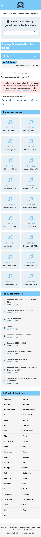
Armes (6, 415)
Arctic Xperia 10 (10, 285)
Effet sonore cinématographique (15, 188)
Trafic (6, 505)
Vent (24, 505)
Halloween (8, 452)
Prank (25, 478)
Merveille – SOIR (30, 150)
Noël (6, 473)
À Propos (13, 527)
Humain (25, 452)
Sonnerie (7, 489)
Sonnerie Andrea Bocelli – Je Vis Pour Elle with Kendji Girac (22, 369)
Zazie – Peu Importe (31, 208)
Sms (24, 483)
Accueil (5, 14)
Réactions (7, 483)
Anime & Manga (10, 409)
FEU (5, 436)
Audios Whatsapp (29, 415)
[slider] (20, 56)
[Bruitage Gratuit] (20, 5)
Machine (26, 457)
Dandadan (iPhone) (14, 318)
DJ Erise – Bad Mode (11, 227)
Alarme (25, 399)
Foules (25, 441)
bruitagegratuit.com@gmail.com (17, 91)
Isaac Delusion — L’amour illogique (16, 131)
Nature (25, 468)
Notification (27, 473)
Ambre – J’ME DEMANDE (12, 208)
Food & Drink (9, 441)
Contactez (28, 530)
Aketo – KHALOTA (31, 169)
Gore (6, 447)
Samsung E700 (10, 150)
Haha (24, 447)
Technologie (8, 494)
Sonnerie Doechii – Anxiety (17, 359)
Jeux (6, 457)
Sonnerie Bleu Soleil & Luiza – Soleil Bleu (21, 301)
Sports (25, 489)
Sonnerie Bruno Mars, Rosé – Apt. (20, 310)
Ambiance (7, 404)
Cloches (26, 425)
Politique (7, 478)
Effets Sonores (28, 431)
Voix (5, 515)
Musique (7, 468)
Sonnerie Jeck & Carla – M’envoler (20, 351)
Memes (14, 14)
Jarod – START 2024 (31, 227)
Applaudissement (29, 409)
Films (25, 436)
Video (6, 510)
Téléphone (26, 494)
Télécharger (10, 62)
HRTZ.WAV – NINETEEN (12, 265)
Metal (25, 462)
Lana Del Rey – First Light (12, 246)
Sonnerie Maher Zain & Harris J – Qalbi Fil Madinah (22, 379)
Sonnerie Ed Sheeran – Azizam (19, 335)
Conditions (17, 530)
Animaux (26, 404)
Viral (24, 510)
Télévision (8, 499)
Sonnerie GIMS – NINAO (16, 343)
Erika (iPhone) (12, 327)
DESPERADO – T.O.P (31, 265)
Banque (25, 420)
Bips (5, 425)
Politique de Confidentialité (30, 527)
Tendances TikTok (29, 499)
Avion (6, 420)
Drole (6, 431)
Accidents (7, 399)
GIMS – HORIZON (31, 285)
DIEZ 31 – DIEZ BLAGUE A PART (15, 169)
